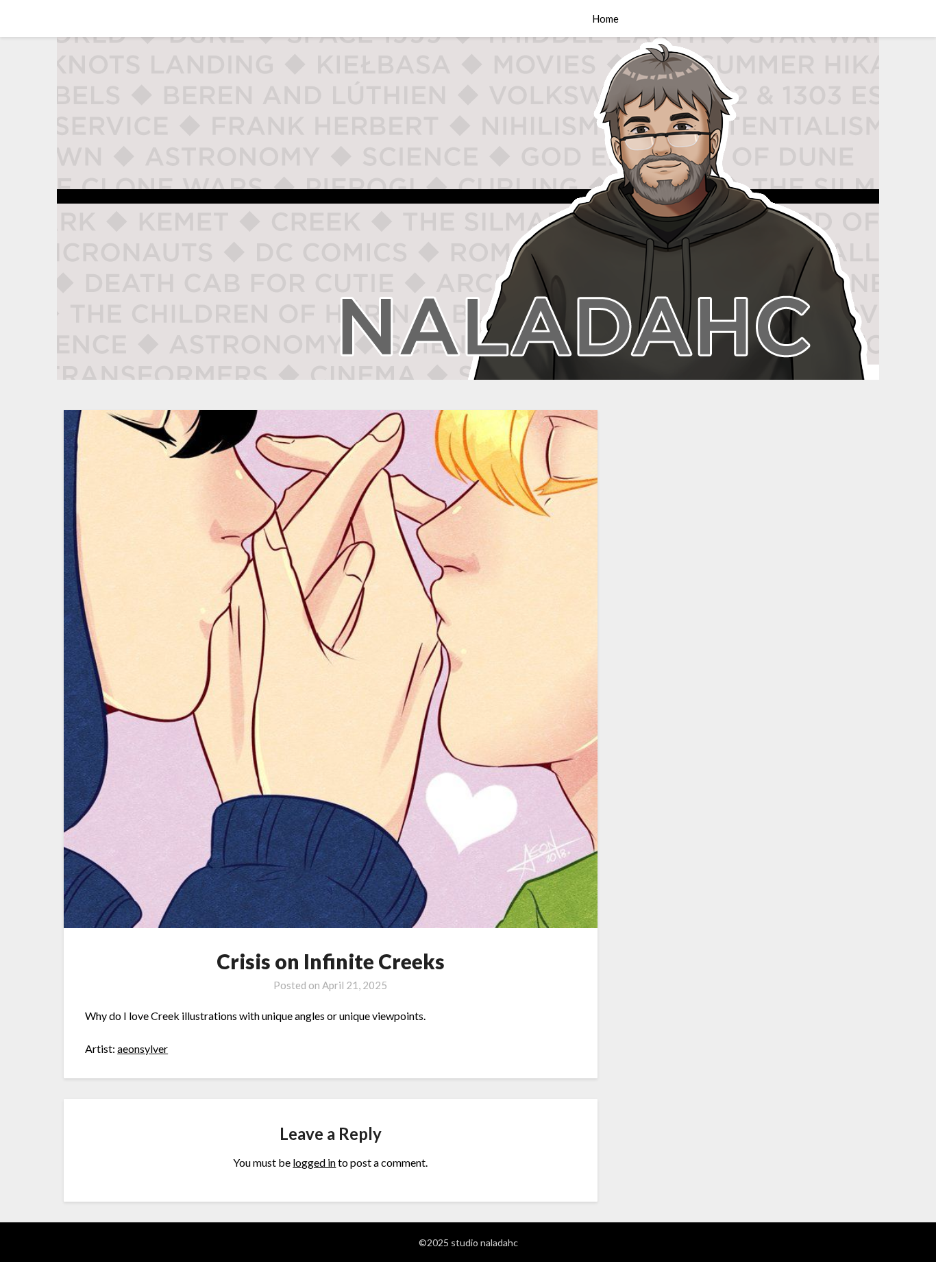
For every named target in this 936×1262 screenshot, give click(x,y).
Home (605, 18)
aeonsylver (142, 1048)
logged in (314, 1162)
